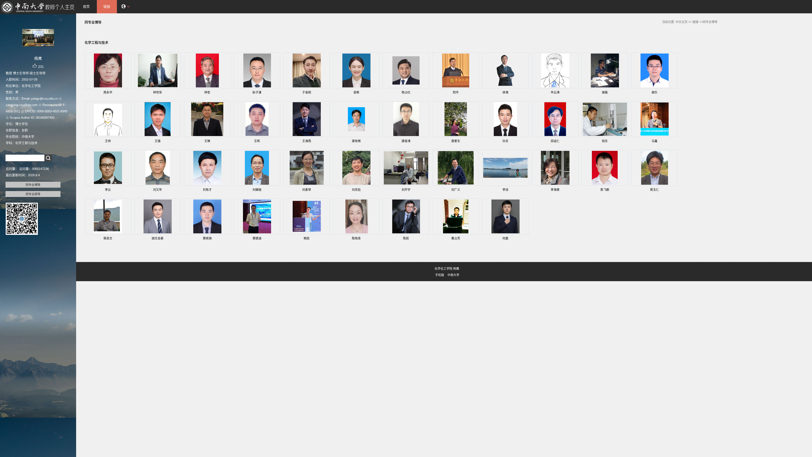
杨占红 (406, 92)
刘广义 (455, 189)
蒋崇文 (107, 238)
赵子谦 (256, 92)
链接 (106, 6)
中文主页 (681, 21)
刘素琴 (306, 189)
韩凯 (307, 238)
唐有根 (356, 141)
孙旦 (505, 141)
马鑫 (654, 141)
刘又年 (157, 189)
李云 (108, 189)
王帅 (108, 141)
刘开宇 (406, 189)
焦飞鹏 (604, 189)
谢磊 (605, 92)
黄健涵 (256, 238)
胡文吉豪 (157, 238)
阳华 (456, 92)
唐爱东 (455, 141)
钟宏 (207, 92)
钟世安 (157, 92)
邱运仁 (555, 141)
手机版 (439, 275)
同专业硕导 (33, 194)
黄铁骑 (207, 238)
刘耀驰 (256, 189)
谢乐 (654, 92)
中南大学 (453, 275)
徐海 (505, 92)
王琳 (207, 141)
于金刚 (306, 92)
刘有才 (207, 189)
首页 (86, 6)
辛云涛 (555, 92)
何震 (505, 238)
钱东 (605, 141)
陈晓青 (356, 238)
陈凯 (406, 238)
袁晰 (356, 92)
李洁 (505, 189)
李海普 (555, 189)
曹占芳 (455, 238)
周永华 (107, 92)
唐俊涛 (406, 141)
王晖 (257, 141)
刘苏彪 (356, 189)
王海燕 (306, 141)
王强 (157, 141)
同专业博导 (33, 184)
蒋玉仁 (654, 189)
